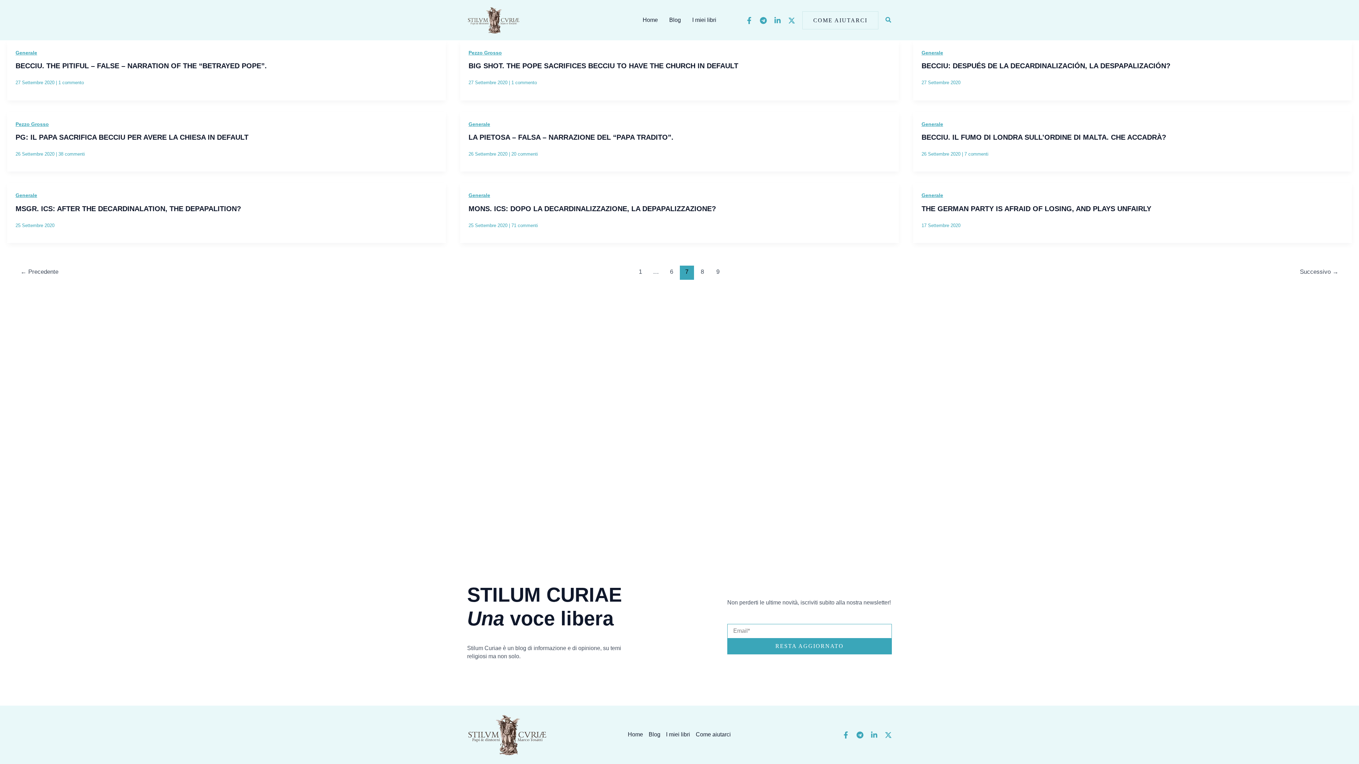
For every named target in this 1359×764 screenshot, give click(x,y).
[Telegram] (763, 20)
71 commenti (524, 225)
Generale (26, 53)
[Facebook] (749, 20)
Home (650, 20)
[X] (791, 20)
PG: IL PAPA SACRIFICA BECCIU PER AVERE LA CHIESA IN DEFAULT (132, 137)
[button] (840, 20)
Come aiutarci (713, 734)
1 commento (71, 82)
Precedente (39, 271)
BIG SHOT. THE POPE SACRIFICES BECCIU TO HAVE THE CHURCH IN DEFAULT (603, 66)
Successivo (1319, 271)
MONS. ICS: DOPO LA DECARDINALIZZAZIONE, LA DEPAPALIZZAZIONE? (592, 209)
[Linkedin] (777, 20)
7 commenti (976, 154)
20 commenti (524, 154)
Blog (675, 20)
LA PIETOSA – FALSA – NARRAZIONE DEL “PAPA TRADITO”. (571, 137)
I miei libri (704, 20)
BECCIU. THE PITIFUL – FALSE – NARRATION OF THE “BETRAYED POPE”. (141, 66)
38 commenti (71, 154)
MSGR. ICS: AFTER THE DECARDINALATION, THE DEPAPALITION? (128, 209)
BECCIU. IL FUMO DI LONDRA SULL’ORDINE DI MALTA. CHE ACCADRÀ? (1044, 137)
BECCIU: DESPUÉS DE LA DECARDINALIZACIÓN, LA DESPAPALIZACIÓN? (1046, 66)
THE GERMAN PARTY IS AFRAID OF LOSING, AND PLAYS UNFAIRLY (1036, 209)
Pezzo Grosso (485, 53)
